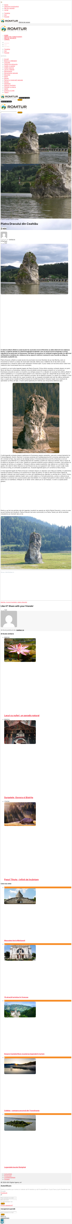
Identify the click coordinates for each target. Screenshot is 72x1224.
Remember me (7, 1202)
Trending (7, 13)
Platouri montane (10, 85)
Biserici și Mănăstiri (10, 61)
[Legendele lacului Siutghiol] (37, 1140)
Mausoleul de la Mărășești (14, 941)
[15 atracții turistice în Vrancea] (37, 970)
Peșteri (6, 82)
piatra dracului (22, 602)
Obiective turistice (11, 6)
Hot (5, 15)
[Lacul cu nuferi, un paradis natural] (37, 675)
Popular (6, 17)
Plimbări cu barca (10, 87)
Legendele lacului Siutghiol (15, 1167)
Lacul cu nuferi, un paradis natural (21, 715)
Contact (7, 1179)
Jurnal (6, 10)
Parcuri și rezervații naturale (13, 80)
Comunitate (8, 1174)
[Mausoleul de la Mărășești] (37, 913)
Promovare (8, 1176)
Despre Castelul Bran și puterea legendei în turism (24, 1054)
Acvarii (6, 59)
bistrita (3, 602)
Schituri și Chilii (9, 90)
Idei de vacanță (9, 8)
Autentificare (5, 1218)
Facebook (4, 1193)
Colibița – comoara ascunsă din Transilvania (21, 1111)
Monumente (8, 71)
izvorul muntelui (11, 602)
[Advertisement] (36, 496)
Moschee (7, 75)
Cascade (7, 62)
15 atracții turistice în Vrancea (16, 997)
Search (20, 99)
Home (6, 5)
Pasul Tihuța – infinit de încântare (21, 879)
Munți (6, 76)
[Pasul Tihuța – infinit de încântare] (37, 839)
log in (2, 1203)
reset (2, 1214)
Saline (6, 89)
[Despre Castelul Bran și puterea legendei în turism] (37, 1026)
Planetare (7, 83)
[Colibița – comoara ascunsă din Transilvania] (37, 1083)
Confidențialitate (9, 1177)
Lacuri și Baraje (9, 69)
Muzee (6, 78)
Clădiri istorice (9, 68)
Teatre (6, 92)
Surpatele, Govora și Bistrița (18, 797)
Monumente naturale (11, 73)
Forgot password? (7, 1205)
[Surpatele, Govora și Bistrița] (37, 757)
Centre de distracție (10, 64)
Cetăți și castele (9, 66)
